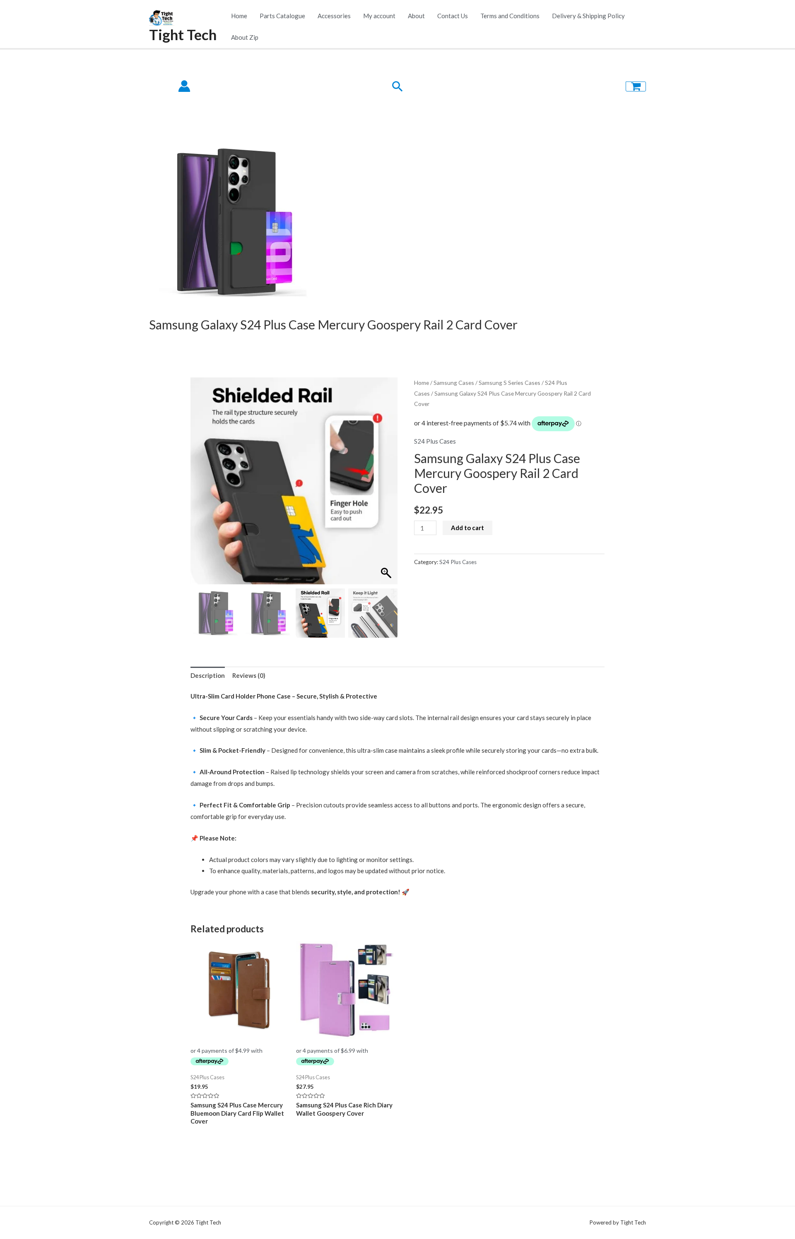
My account (379, 15)
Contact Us (452, 15)
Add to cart (467, 527)
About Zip (244, 37)
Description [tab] (207, 675)
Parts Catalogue (282, 15)
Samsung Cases (454, 382)
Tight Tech (183, 34)
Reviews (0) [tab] (248, 675)
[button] (387, 485)
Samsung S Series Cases (509, 382)
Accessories (334, 15)
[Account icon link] (184, 86)
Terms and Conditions (510, 15)
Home (239, 15)
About (416, 15)
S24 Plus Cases (435, 441)
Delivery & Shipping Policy (588, 15)
